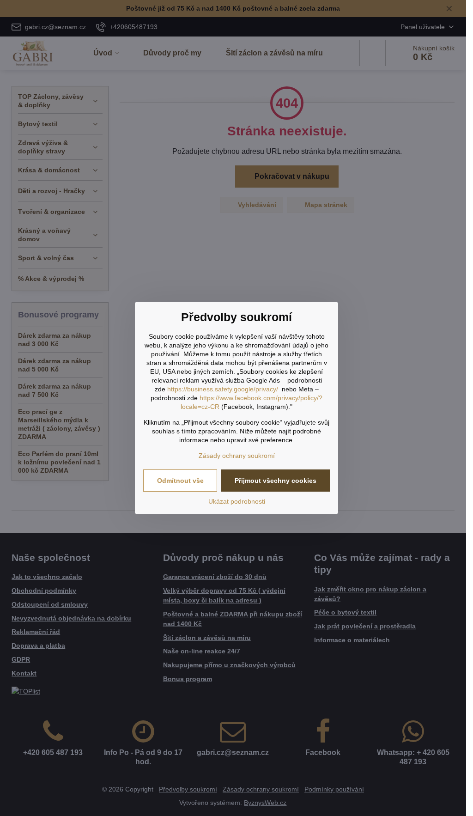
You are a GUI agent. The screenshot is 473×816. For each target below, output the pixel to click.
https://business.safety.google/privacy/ (222, 389)
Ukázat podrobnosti (236, 501)
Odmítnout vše (180, 480)
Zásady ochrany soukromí (237, 455)
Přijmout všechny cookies (275, 480)
